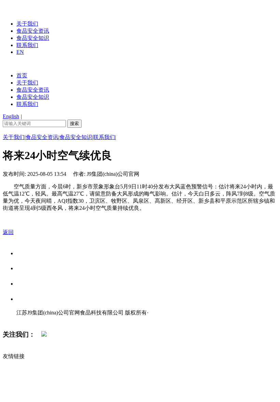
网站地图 (30, 320)
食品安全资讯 (32, 31)
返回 (8, 232)
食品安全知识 (32, 38)
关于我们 (27, 24)
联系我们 (27, 45)
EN (20, 52)
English (11, 116)
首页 (21, 75)
